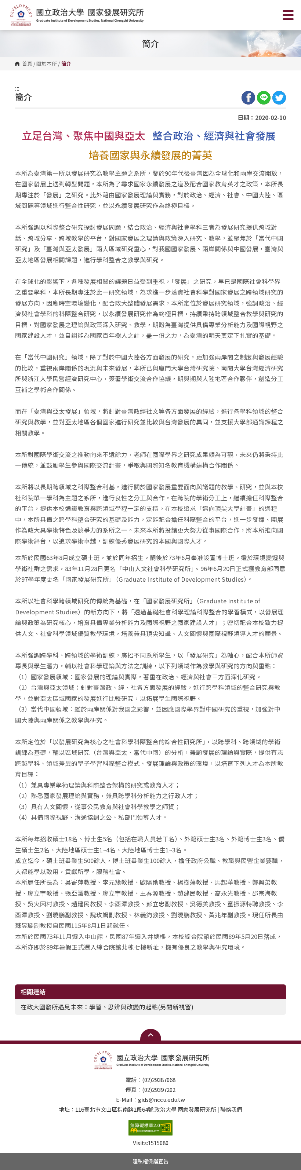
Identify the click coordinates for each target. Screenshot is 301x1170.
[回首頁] (76, 15)
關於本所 (46, 63)
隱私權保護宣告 (150, 1161)
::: (17, 88)
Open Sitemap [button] (150, 1035)
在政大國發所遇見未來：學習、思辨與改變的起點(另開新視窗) (107, 1006)
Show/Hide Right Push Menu (288, 15)
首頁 (27, 63)
